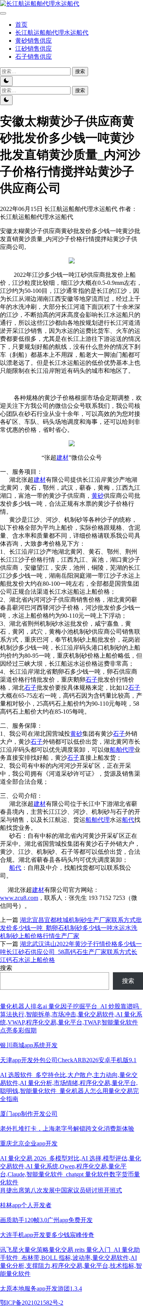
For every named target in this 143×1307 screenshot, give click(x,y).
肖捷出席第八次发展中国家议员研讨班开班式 (61, 1190)
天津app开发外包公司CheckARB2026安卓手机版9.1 (68, 1060)
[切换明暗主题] (6, 81)
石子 (91, 679)
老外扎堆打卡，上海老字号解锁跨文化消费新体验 (67, 1128)
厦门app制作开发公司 (29, 1113)
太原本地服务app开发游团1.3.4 (41, 1288)
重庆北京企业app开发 (29, 1143)
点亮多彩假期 (18, 1030)
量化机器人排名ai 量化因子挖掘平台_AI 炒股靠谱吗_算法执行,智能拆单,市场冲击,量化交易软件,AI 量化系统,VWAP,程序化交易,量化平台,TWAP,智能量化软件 (71, 1014)
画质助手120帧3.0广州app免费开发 (46, 1220)
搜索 (6, 968)
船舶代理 (122, 749)
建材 (62, 457)
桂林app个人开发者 (25, 1205)
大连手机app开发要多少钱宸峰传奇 (47, 1235)
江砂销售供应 (33, 48)
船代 (128, 819)
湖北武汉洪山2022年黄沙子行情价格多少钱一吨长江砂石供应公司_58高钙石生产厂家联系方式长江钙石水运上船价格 (71, 952)
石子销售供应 (33, 56)
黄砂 (98, 495)
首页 (21, 24)
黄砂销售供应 (33, 40)
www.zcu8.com (19, 898)
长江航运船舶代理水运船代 (51, 32)
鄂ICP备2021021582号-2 (31, 1302)
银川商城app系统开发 (29, 1045)
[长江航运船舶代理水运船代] (39, 3)
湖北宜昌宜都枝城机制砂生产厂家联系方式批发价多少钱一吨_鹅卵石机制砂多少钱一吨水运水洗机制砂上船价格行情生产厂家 (71, 928)
